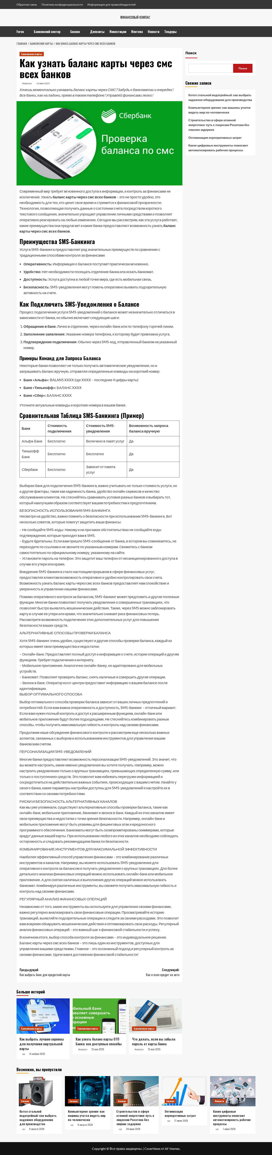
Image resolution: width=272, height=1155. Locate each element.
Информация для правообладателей (111, 4)
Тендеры (170, 31)
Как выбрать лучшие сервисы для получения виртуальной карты (42, 1044)
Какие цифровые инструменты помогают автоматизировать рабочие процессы (218, 148)
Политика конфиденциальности (62, 4)
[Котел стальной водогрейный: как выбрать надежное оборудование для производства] (39, 1091)
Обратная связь (27, 4)
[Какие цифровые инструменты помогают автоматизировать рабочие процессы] (232, 1091)
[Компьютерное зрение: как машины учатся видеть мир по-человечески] (87, 1091)
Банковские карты (31, 54)
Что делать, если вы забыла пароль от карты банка (153, 1041)
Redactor (27, 83)
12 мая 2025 (43, 83)
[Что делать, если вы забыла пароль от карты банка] (155, 1016)
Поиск (191, 53)
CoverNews (152, 1148)
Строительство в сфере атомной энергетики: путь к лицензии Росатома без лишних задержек (218, 124)
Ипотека (137, 31)
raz (23, 1054)
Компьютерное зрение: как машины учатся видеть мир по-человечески (219, 110)
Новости (153, 31)
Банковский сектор (47, 31)
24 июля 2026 (133, 1129)
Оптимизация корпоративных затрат (215, 137)
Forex (20, 31)
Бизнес (75, 31)
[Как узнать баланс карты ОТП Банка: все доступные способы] (99, 1016)
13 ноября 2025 (37, 1053)
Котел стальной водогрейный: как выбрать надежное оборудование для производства (220, 97)
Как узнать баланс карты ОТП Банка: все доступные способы (99, 1041)
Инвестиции (118, 31)
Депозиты (97, 31)
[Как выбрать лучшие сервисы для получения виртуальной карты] (43, 1016)
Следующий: (162, 972)
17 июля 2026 (181, 1120)
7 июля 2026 (229, 1129)
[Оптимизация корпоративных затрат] (184, 1091)
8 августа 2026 (36, 1129)
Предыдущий (45, 972)
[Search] (252, 31)
